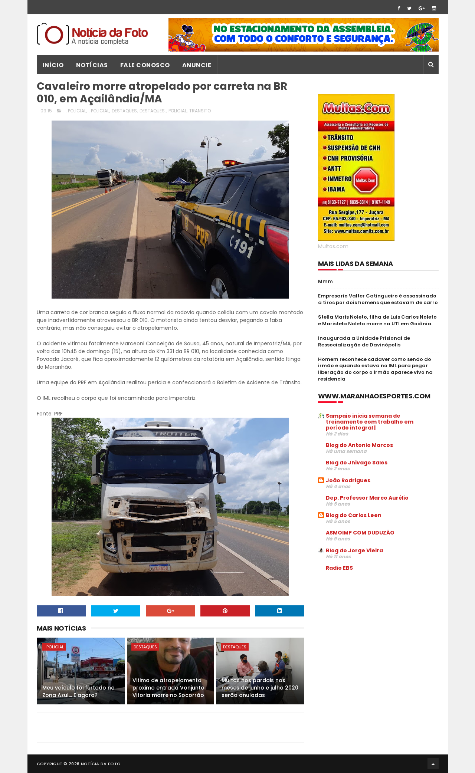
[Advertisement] (380, 633)
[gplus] (422, 8)
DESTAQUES (124, 111)
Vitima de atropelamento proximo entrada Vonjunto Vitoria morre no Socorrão (168, 687)
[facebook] (399, 8)
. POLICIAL (99, 111)
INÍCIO (53, 65)
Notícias (92, 65)
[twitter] (409, 8)
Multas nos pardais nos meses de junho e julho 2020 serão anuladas (260, 687)
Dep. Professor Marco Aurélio (367, 497)
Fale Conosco (145, 65)
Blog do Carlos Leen (353, 515)
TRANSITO (200, 111)
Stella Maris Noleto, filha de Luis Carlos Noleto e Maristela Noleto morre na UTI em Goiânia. (377, 320)
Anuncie (197, 65)
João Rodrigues (348, 480)
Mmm (325, 281)
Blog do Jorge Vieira (354, 550)
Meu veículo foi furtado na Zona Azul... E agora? (78, 691)
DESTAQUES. (153, 111)
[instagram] (434, 8)
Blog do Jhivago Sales (356, 462)
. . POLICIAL (74, 111)
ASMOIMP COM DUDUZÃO (360, 532)
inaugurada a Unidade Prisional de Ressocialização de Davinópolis (364, 341)
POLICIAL (177, 111)
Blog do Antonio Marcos (359, 445)
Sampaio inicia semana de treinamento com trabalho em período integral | (369, 421)
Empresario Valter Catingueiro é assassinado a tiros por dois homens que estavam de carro (378, 299)
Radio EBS (339, 568)
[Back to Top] (433, 763)
